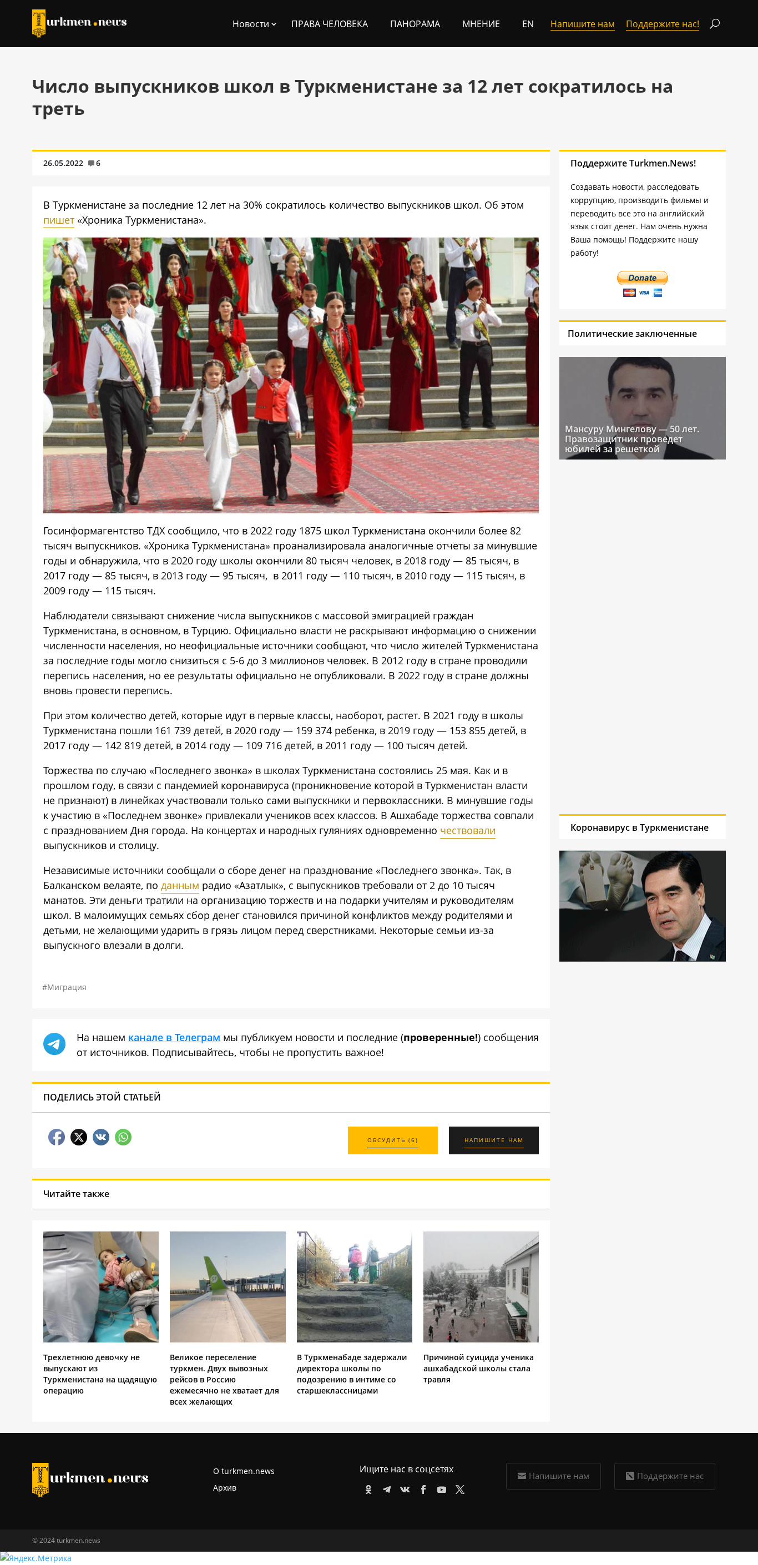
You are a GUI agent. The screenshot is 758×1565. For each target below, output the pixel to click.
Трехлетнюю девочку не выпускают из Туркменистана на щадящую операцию (100, 1374)
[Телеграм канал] (385, 1488)
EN (528, 24)
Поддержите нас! (662, 24)
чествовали (468, 830)
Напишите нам (559, 1475)
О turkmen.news (244, 1471)
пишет (58, 219)
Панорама (415, 24)
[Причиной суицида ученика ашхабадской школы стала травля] (481, 1339)
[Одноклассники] (366, 1488)
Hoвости (251, 24)
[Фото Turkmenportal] (291, 509)
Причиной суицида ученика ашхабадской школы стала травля (478, 1368)
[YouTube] (440, 1488)
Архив (224, 1487)
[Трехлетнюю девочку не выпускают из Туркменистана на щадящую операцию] (101, 1339)
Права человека (329, 24)
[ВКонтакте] (403, 1488)
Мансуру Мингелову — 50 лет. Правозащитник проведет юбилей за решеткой (632, 439)
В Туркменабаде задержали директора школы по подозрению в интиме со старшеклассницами (352, 1374)
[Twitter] (458, 1488)
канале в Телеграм (174, 1037)
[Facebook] (421, 1488)
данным (180, 885)
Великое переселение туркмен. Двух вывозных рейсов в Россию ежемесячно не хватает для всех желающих (224, 1379)
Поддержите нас (670, 1475)
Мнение (481, 24)
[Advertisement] (632, 636)
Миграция (67, 987)
